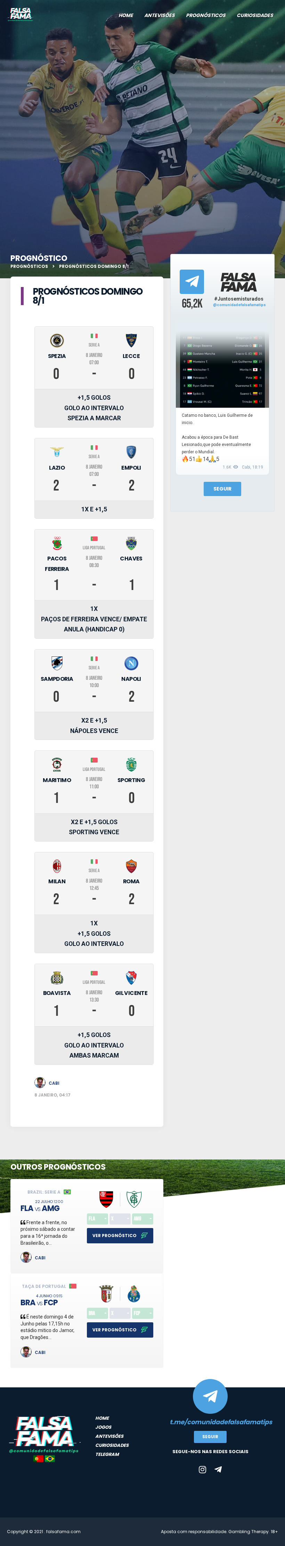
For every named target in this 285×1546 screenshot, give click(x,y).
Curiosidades (255, 15)
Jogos (103, 1427)
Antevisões (159, 15)
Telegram (107, 1454)
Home (126, 15)
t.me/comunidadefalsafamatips (210, 1422)
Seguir (222, 488)
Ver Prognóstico (115, 1235)
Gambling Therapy (248, 1532)
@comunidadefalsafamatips (239, 305)
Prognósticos (206, 15)
